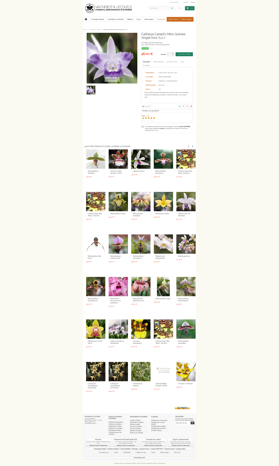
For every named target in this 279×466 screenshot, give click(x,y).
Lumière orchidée (135, 420)
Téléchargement (158, 62)
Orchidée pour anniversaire (159, 420)
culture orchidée (141, 463)
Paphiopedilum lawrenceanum (183, 300)
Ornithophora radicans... (137, 385)
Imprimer (147, 106)
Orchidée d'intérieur (113, 449)
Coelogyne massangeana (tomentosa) (92, 386)
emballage (146, 65)
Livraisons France (144, 449)
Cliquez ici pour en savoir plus (98, 445)
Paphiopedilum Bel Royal (94, 257)
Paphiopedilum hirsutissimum (93, 300)
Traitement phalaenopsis (116, 422)
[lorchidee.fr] (108, 8)
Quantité (163, 54)
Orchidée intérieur (156, 430)
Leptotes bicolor (139, 171)
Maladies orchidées (136, 430)
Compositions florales (100, 449)
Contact (185, 2)
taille (182, 62)
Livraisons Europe (169, 449)
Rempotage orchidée (115, 430)
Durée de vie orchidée (136, 433)
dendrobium (162, 463)
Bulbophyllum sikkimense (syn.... (139, 300)
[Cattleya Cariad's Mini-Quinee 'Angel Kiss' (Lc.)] (91, 90)
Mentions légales (164, 452)
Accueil (85, 29)
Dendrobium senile (162, 213)
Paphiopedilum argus (162, 298)
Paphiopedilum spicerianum (138, 257)
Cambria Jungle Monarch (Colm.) (116, 172)
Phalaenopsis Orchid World (95, 342)
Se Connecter (174, 2)
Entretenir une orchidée (115, 428)
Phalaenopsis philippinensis (160, 257)
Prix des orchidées (135, 428)
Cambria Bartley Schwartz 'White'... (161, 385)
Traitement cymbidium (115, 424)
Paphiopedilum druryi (118, 213)
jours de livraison (172, 62)
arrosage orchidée (118, 463)
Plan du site (177, 452)
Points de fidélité (125, 449)
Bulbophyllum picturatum (138, 215)
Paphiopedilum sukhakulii (93, 172)
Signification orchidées (136, 422)
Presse (193, 2)
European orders (180, 449)
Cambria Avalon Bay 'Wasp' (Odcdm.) (185, 172)
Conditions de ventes (140, 452)
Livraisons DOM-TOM (156, 449)
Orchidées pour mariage (158, 426)
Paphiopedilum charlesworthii (115, 257)
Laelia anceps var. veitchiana (184, 215)
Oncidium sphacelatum (137, 342)
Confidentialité (126, 452)
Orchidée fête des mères (158, 428)
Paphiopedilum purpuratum (183, 342)
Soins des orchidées (136, 426)
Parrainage (135, 449)
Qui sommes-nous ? (104, 452)
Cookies (153, 452)
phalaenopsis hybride (130, 463)
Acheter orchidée (135, 424)
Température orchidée (115, 426)
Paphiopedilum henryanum (160, 172)
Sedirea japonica (184, 256)
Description (146, 62)
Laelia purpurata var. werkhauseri (117, 342)
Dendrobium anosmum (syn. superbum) (115, 301)
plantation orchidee (152, 463)
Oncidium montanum (185, 383)
